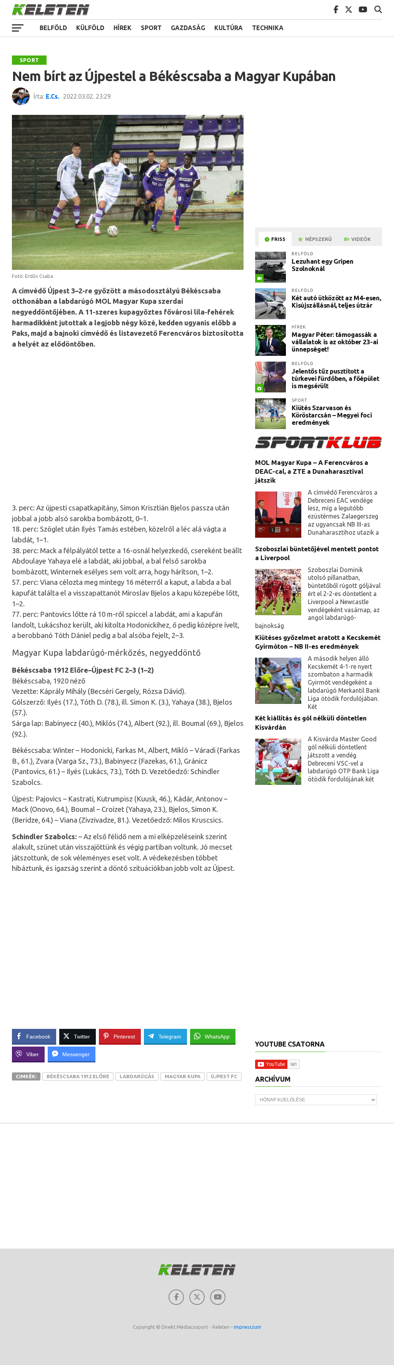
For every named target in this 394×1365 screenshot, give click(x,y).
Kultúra (228, 27)
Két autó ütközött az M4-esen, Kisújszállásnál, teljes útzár (336, 301)
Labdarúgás (137, 1076)
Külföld (90, 27)
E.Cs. (52, 96)
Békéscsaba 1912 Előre (78, 1076)
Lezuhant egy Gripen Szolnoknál (323, 265)
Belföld (53, 27)
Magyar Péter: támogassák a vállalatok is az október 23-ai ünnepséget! (335, 341)
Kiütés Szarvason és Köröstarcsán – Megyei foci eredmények (332, 415)
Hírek (123, 27)
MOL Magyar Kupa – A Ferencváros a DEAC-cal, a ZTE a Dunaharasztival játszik (311, 471)
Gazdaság (188, 27)
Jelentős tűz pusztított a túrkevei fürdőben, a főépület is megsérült (335, 378)
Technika (268, 27)
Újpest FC (224, 1076)
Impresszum (247, 1327)
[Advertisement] (135, 424)
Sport (151, 27)
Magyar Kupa (182, 1076)
